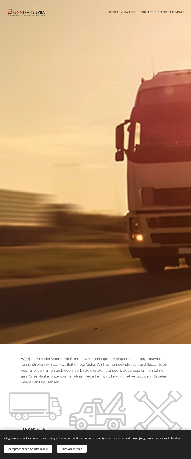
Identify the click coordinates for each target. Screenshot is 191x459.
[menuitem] (115, 12)
